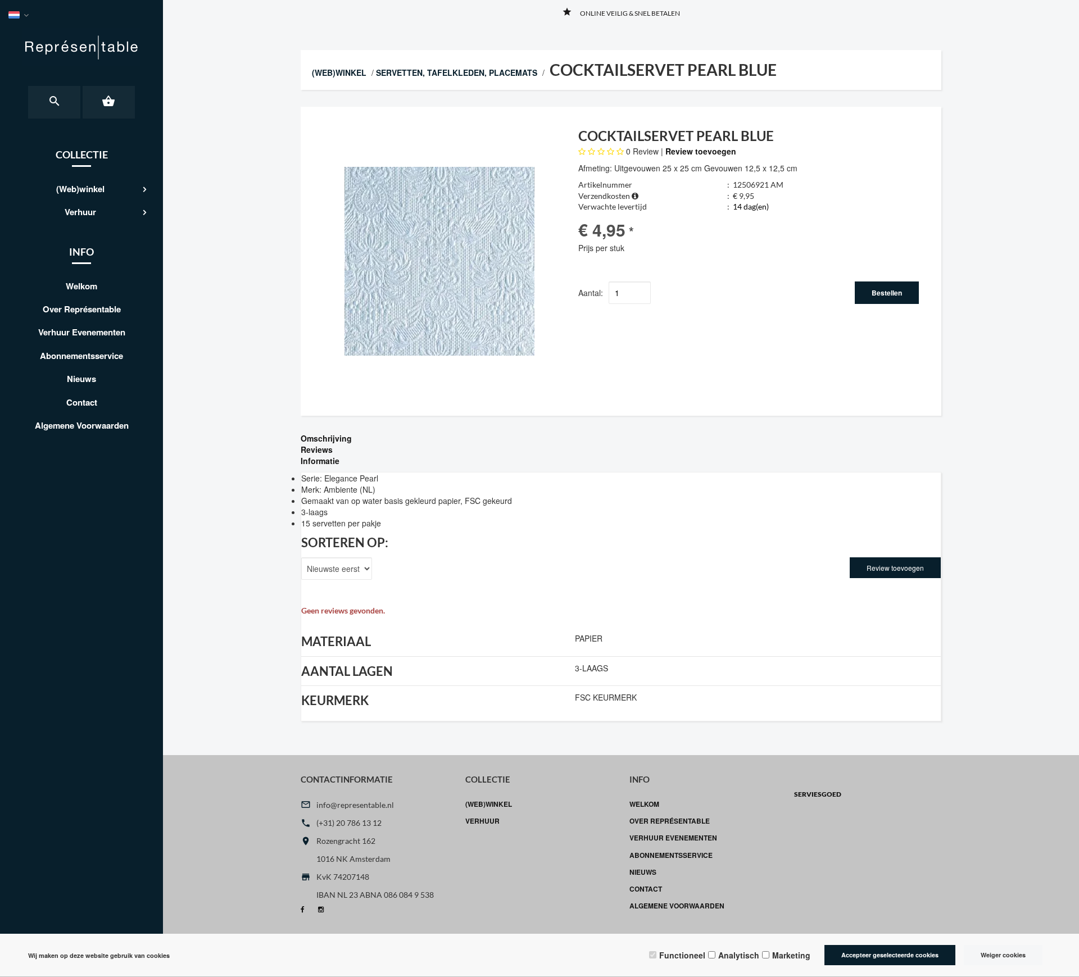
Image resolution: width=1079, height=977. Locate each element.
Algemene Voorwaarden (82, 425)
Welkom (81, 286)
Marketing (791, 955)
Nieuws (81, 378)
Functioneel (682, 955)
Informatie (320, 460)
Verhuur (80, 212)
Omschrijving (326, 438)
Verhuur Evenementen (81, 332)
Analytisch (738, 955)
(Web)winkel (80, 189)
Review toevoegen (700, 151)
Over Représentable (82, 309)
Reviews (317, 449)
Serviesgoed (817, 794)
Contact (81, 402)
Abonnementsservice (81, 355)
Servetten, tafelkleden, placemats (456, 72)
